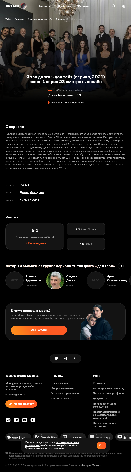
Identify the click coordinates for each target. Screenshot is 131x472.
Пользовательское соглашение (44, 448)
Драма (24, 192)
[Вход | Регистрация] (123, 6)
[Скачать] (75, 359)
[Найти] (113, 6)
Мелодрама (37, 192)
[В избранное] (56, 359)
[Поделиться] (65, 359)
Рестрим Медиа (90, 465)
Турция (24, 184)
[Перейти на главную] (16, 6)
